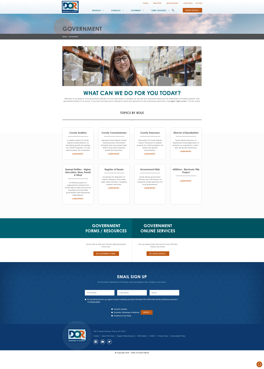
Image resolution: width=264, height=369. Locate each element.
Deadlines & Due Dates (122, 315)
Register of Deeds (114, 169)
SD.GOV (152, 336)
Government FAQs (150, 169)
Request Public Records (125, 336)
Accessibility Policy (178, 336)
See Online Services (157, 254)
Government (136, 10)
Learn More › (81, 154)
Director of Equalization (186, 132)
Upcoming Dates (172, 3)
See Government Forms (105, 254)
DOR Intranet (141, 336)
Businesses (115, 10)
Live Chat (198, 3)
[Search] (173, 10)
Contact (145, 3)
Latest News (188, 3)
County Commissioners (114, 132)
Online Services (192, 10)
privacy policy (95, 302)
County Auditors (78, 132)
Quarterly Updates (120, 309)
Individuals (96, 10)
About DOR (157, 3)
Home (64, 37)
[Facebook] (95, 341)
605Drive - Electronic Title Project (186, 171)
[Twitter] (109, 341)
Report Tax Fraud (108, 336)
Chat (259, 364)
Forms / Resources (158, 10)
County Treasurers (150, 132)
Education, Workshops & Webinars (126, 312)
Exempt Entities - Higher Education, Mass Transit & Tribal (78, 172)
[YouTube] (102, 341)
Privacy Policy (163, 336)
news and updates (136, 282)
